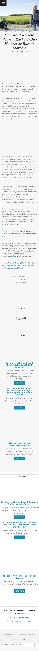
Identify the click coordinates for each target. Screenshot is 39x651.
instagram (19, 611)
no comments (19, 276)
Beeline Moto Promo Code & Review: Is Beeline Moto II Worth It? (19, 365)
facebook (8, 611)
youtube (20, 613)
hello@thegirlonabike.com (19, 621)
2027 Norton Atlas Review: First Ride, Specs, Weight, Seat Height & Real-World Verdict (19, 391)
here (3, 234)
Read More (19, 383)
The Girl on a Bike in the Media (19, 31)
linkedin (31, 611)
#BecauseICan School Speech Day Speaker (19, 444)
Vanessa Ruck (20, 282)
